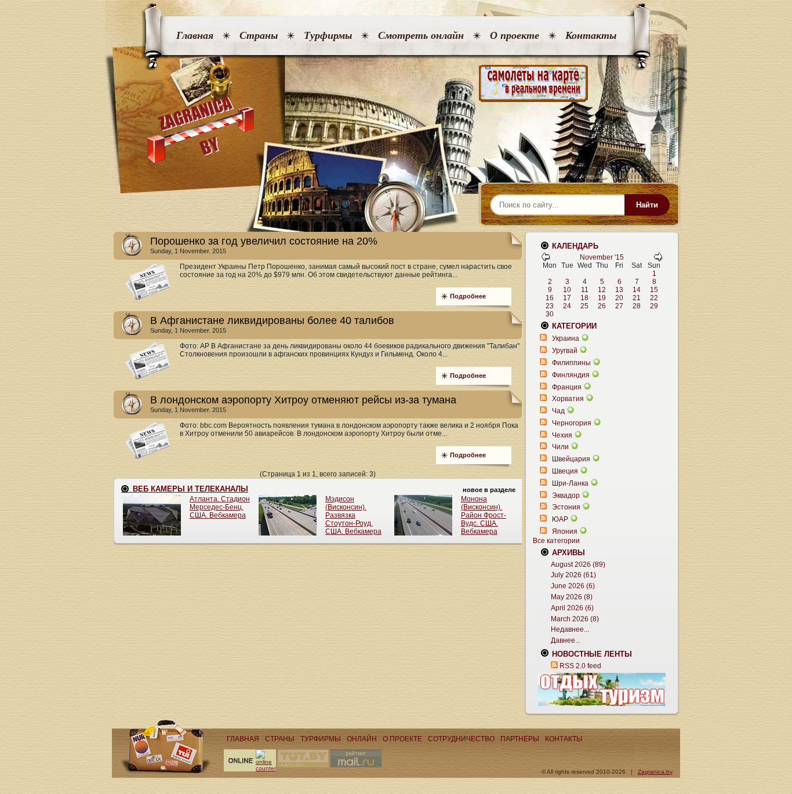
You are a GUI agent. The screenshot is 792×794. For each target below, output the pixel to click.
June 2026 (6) (573, 586)
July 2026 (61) (573, 575)
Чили (560, 447)
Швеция (565, 471)
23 (550, 306)
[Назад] (545, 259)
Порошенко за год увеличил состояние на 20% (263, 241)
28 (637, 306)
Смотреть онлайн (421, 35)
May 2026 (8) (572, 597)
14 (637, 290)
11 (584, 290)
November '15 (602, 257)
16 (550, 298)
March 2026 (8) (575, 619)
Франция (567, 387)
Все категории (556, 541)
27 (619, 306)
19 (602, 298)
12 (602, 290)
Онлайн (362, 739)
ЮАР (560, 519)
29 (654, 306)
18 (584, 298)
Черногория (571, 423)
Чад (558, 411)
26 (602, 306)
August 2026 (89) (578, 564)
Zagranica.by (655, 771)
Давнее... (565, 640)
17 (567, 298)
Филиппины (571, 363)
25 (584, 306)
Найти (647, 205)
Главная (194, 35)
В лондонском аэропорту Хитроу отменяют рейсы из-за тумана (303, 400)
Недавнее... (570, 629)
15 (654, 290)
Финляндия (571, 375)
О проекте (514, 35)
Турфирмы (328, 35)
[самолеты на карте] (396, 84)
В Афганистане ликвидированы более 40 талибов (272, 320)
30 (550, 314)
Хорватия (568, 399)
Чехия (562, 435)
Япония (564, 531)
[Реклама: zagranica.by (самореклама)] (602, 689)
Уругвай (564, 351)
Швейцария (571, 459)
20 (619, 298)
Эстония (566, 507)
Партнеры (519, 739)
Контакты (590, 35)
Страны (258, 35)
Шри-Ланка (570, 483)
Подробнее (468, 296)
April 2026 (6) (572, 608)
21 (637, 298)
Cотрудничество (461, 739)
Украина (565, 338)
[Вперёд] (658, 259)
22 (654, 298)
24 (567, 306)
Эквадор (566, 495)
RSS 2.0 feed (580, 666)
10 (567, 290)
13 (619, 290)
